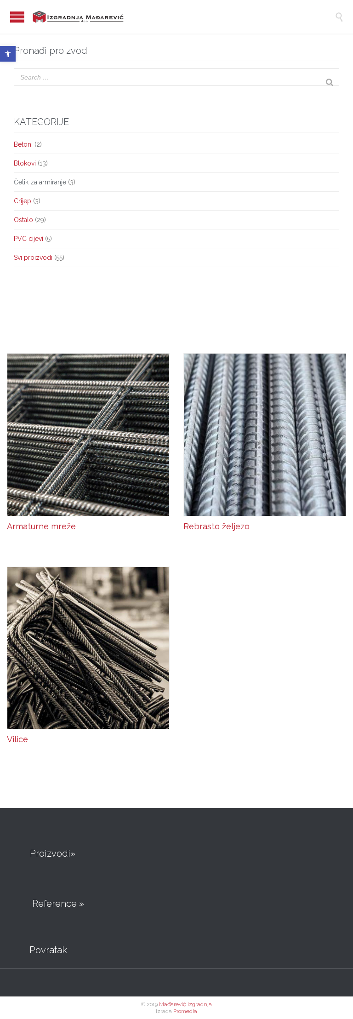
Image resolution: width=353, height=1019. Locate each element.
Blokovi (25, 163)
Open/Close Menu (17, 17)
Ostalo (23, 219)
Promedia (185, 1011)
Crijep (22, 201)
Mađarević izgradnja (185, 1004)
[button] (8, 54)
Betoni (23, 144)
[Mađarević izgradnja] (171, 17)
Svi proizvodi (33, 257)
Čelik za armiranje (40, 182)
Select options (38, 547)
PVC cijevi (28, 238)
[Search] (329, 77)
